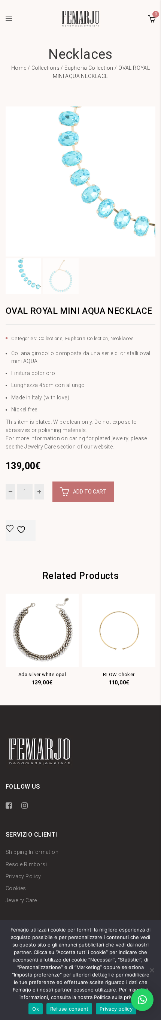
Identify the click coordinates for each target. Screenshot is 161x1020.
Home (19, 68)
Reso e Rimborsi (26, 864)
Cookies (16, 888)
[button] (142, 999)
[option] (80, 181)
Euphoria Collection (88, 68)
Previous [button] (8, 181)
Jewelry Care (21, 900)
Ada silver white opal (42, 674)
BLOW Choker (118, 674)
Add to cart (89, 492)
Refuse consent (69, 1009)
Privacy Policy (23, 876)
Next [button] (152, 181)
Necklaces (122, 338)
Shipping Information (32, 852)
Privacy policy (116, 1009)
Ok (35, 1009)
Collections (45, 68)
